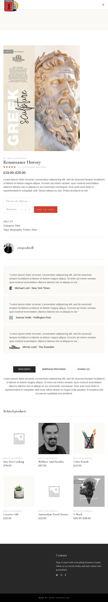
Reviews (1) (83, 369)
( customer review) (33, 167)
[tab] (24, 369)
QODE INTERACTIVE (59, 597)
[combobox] (17, 201)
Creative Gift (11, 514)
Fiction (27, 229)
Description (24, 369)
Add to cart (45, 210)
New (17, 225)
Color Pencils (81, 461)
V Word (77, 514)
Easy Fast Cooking (13, 461)
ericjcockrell (25, 248)
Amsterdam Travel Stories (53, 514)
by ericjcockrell (15, 158)
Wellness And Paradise (51, 461)
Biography (16, 229)
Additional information (54, 369)
